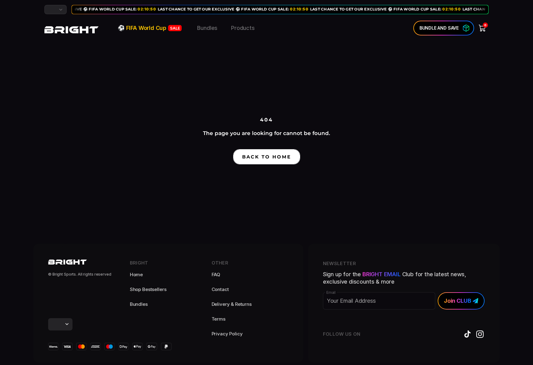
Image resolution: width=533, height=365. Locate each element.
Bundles (207, 28)
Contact (220, 289)
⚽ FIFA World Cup (149, 28)
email (331, 292)
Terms (218, 319)
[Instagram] (480, 334)
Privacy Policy (227, 334)
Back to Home (266, 157)
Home (136, 274)
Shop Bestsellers (148, 289)
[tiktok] (468, 334)
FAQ (216, 274)
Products (243, 28)
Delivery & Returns (232, 304)
